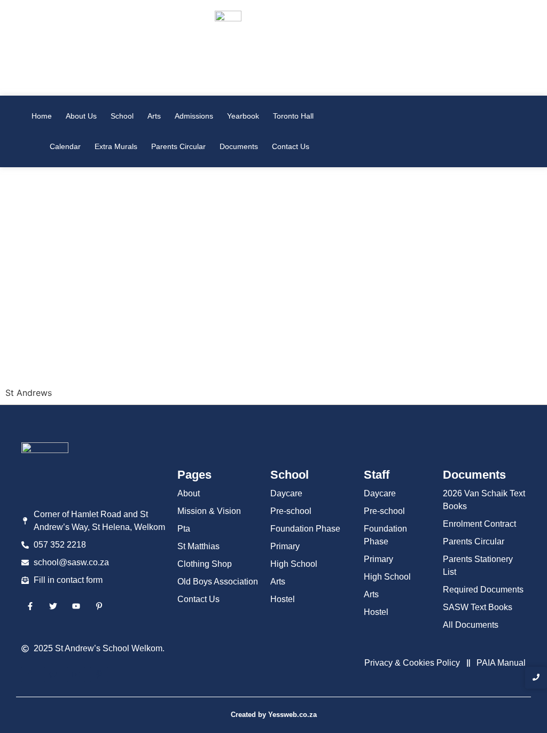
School (122, 116)
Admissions (194, 116)
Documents (239, 146)
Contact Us (290, 146)
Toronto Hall (293, 116)
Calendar (65, 146)
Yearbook (243, 116)
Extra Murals (116, 146)
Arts (154, 116)
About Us (81, 116)
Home (42, 116)
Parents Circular (178, 146)
